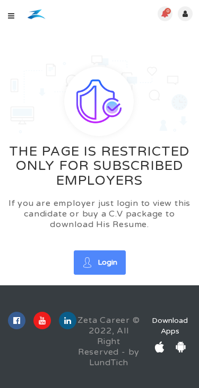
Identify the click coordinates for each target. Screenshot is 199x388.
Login (107, 262)
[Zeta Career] (36, 14)
